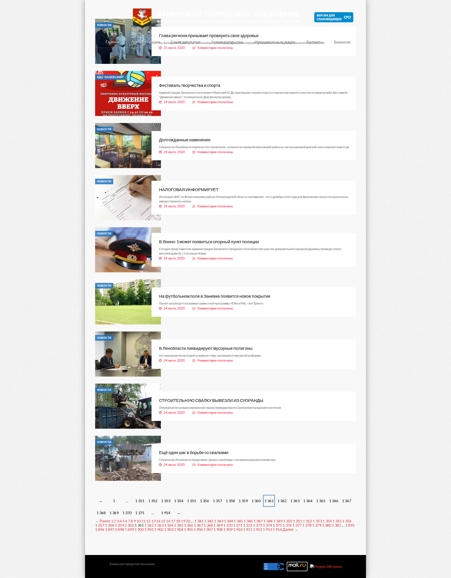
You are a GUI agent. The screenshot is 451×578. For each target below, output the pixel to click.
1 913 (267, 529)
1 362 (282, 500)
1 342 (208, 521)
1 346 (248, 521)
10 (138, 521)
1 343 (218, 521)
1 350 (287, 521)
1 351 (139, 500)
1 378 (306, 525)
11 (143, 521)
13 (153, 521)
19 (183, 521)
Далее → (290, 529)
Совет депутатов (185, 41)
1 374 (267, 525)
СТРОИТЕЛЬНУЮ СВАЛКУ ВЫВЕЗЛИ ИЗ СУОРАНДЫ (211, 400)
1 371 (139, 512)
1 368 (101, 512)
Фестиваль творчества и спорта (189, 85)
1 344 (228, 521)
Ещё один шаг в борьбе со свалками (194, 452)
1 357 (217, 500)
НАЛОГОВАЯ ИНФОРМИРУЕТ (188, 189)
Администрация (145, 41)
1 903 (168, 529)
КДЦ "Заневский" (110, 77)
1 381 (336, 525)
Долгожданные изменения (184, 139)
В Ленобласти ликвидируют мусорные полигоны (206, 348)
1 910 (237, 529)
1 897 (109, 529)
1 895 (349, 525)
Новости (104, 129)
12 (148, 521)
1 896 (99, 529)
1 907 (208, 529)
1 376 (287, 525)
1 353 (165, 500)
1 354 (178, 500)
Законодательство (227, 41)
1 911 (247, 529)
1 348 (267, 521)
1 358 (230, 500)
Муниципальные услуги (274, 41)
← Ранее (102, 521)
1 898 (119, 529)
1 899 (129, 529)
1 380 (326, 525)
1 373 (257, 525)
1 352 (152, 500)
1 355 (191, 500)
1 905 (188, 529)
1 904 (178, 529)
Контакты (314, 41)
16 (168, 521)
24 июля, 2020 (174, 102)
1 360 (256, 500)
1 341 (198, 521)
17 (173, 521)
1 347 (258, 521)
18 (178, 521)
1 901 (149, 529)
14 (158, 521)
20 (188, 521)
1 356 (204, 500)
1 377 (297, 525)
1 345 (238, 521)
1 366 (333, 500)
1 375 (277, 525)
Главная (113, 41)
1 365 (320, 500)
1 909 (228, 529)
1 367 (346, 500)
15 (163, 521)
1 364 (307, 500)
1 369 (114, 512)
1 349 (277, 521)
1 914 (165, 512)
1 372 (247, 525)
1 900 (139, 529)
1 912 (257, 529)
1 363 (294, 500)
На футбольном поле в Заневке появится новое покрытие (214, 296)
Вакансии (342, 41)
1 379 (316, 525)
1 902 (158, 529)
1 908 (218, 529)
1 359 (243, 500)
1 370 (127, 512)
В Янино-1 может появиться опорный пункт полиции (209, 241)
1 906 (198, 529)
